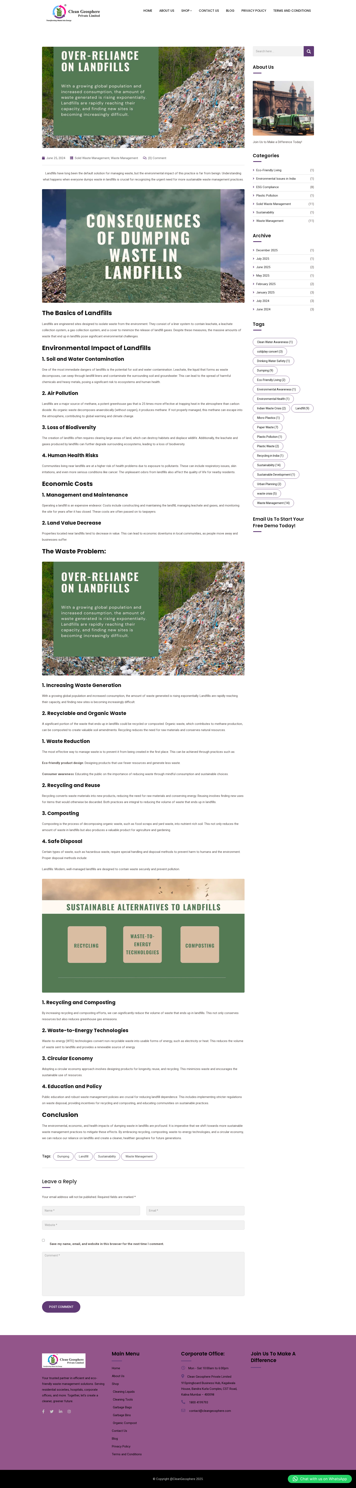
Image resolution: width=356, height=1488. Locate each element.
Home (147, 10)
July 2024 (262, 301)
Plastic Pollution (267, 195)
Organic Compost (125, 1423)
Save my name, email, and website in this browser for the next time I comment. (107, 1244)
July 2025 (262, 259)
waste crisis (267, 493)
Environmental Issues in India (276, 178)
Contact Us (209, 10)
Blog (230, 10)
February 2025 (265, 284)
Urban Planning (269, 484)
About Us (166, 10)
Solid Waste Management (92, 158)
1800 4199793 (198, 1402)
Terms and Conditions (292, 10)
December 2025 (267, 250)
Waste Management (124, 158)
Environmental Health (273, 399)
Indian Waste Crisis (271, 408)
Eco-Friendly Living (268, 170)
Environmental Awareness (276, 389)
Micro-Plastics (268, 417)
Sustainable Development (276, 474)
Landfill (83, 1156)
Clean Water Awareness (275, 342)
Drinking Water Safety (273, 361)
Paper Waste (267, 427)
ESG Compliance (267, 187)
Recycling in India (270, 455)
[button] (320, 1479)
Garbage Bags (122, 1407)
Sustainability (107, 1156)
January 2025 (265, 292)
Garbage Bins (122, 1415)
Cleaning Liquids (124, 1392)
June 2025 (263, 267)
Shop (185, 10)
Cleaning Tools (123, 1399)
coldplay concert (270, 351)
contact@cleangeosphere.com (210, 1411)
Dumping (63, 1156)
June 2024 (263, 309)
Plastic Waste (268, 446)
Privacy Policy (253, 10)
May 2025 (262, 275)
